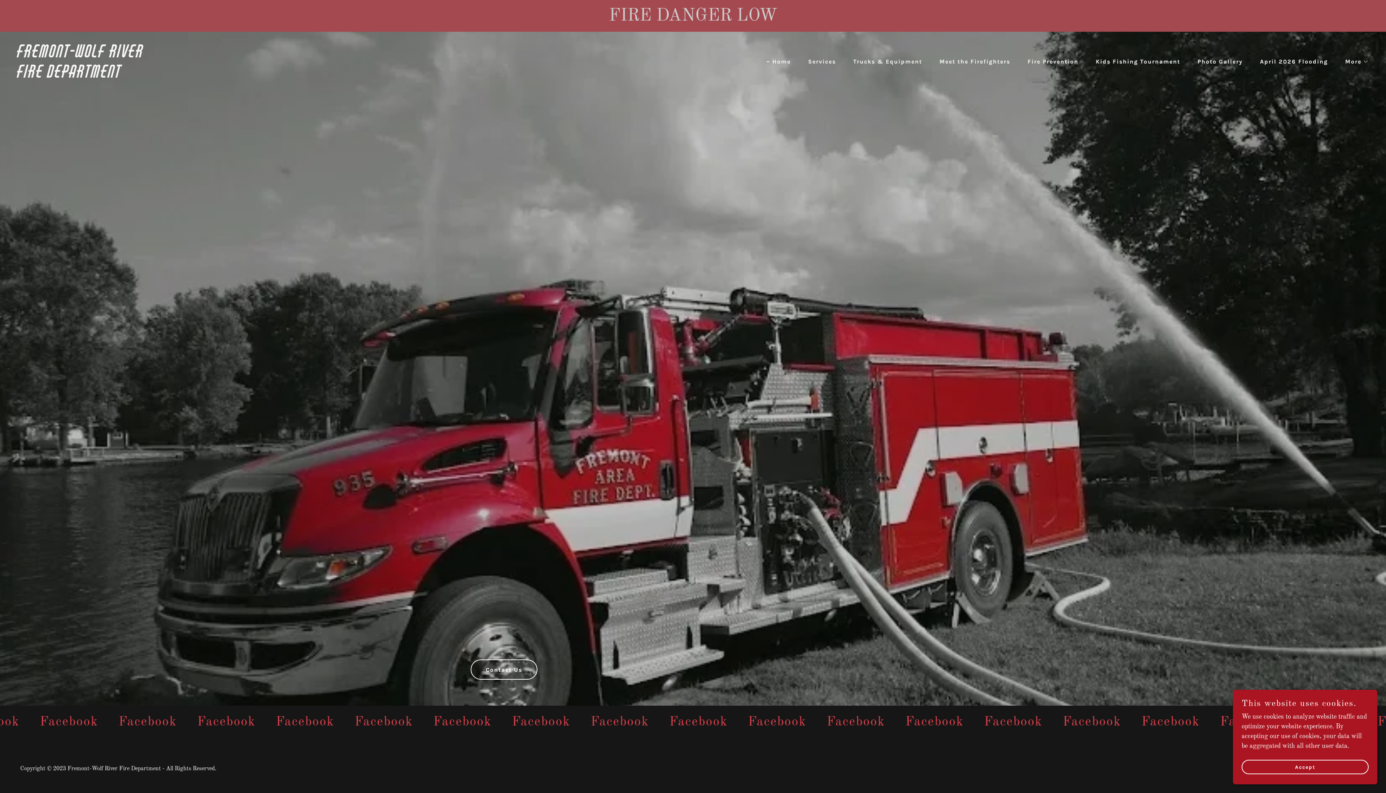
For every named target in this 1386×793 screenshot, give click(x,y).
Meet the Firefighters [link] (975, 61)
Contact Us (504, 669)
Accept (1305, 767)
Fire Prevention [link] (1053, 61)
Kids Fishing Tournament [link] (1138, 61)
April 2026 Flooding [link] (1294, 61)
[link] (352, 76)
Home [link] (781, 61)
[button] (1354, 61)
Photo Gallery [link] (1220, 61)
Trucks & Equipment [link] (887, 61)
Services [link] (822, 61)
